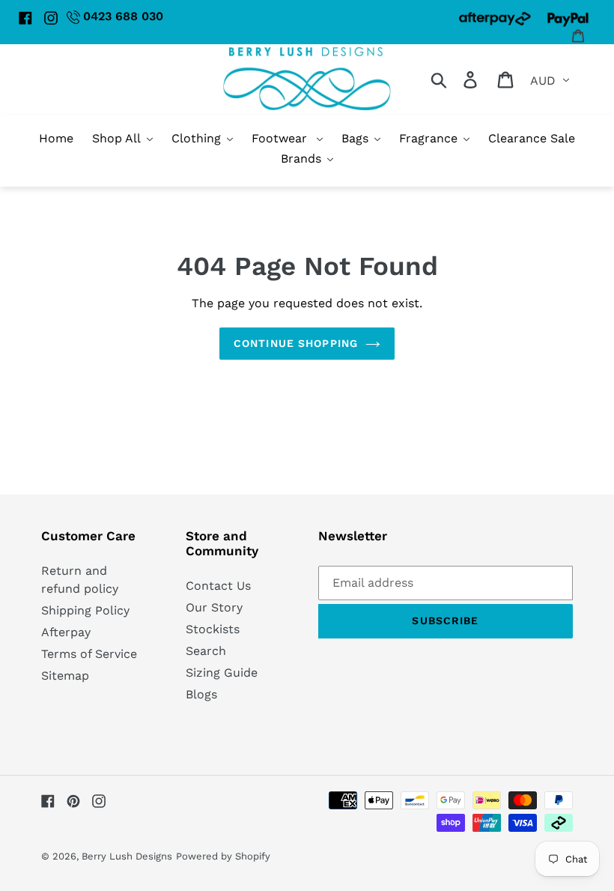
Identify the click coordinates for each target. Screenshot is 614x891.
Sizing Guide (222, 672)
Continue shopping (296, 343)
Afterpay (66, 632)
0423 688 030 (123, 16)
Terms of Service (89, 654)
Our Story (214, 607)
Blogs (201, 694)
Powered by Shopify (223, 856)
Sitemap (65, 675)
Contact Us (218, 586)
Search (206, 651)
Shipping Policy (85, 610)
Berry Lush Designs (127, 856)
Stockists (213, 629)
